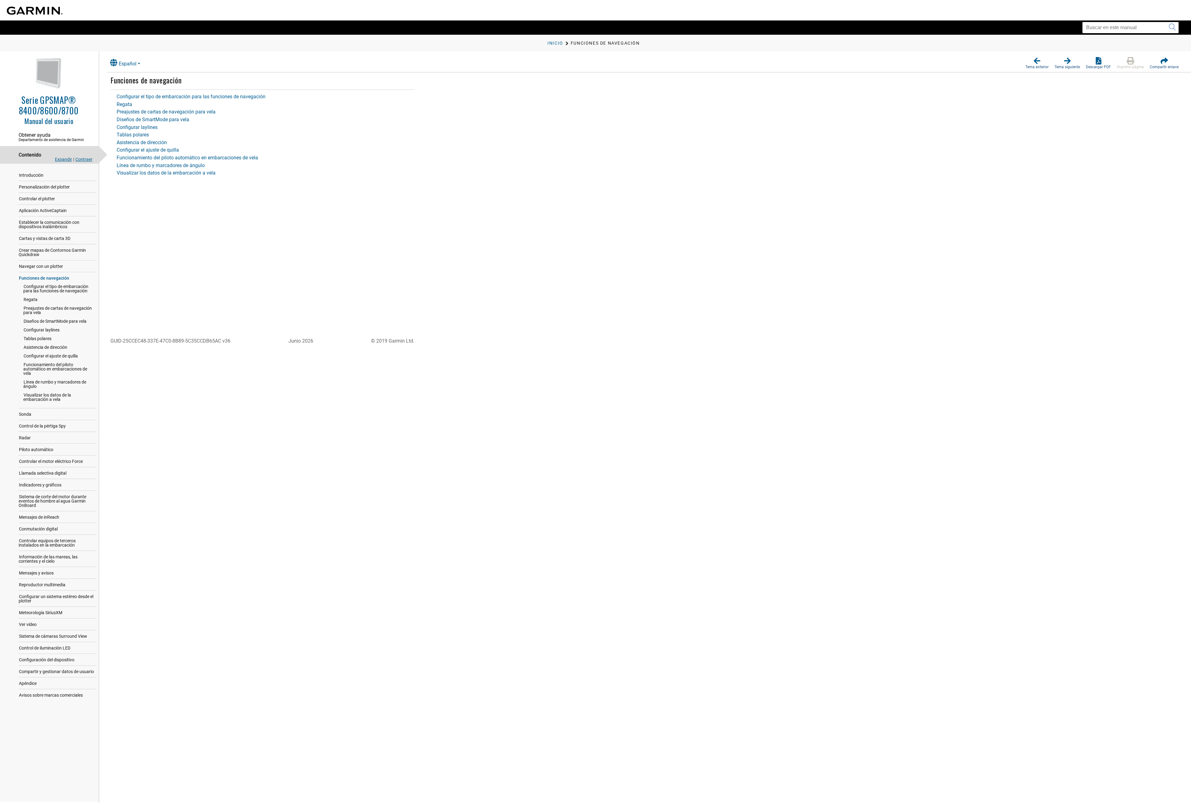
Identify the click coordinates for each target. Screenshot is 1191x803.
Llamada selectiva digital (42, 473)
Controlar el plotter (37, 198)
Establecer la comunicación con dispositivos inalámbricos (49, 224)
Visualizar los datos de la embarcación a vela (47, 397)
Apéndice (28, 683)
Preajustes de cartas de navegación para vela (57, 310)
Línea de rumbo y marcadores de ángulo (54, 384)
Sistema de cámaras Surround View (53, 636)
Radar (25, 437)
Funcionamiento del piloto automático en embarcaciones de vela (55, 369)
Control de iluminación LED (44, 648)
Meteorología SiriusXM (40, 612)
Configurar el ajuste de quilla (51, 355)
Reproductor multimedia (42, 584)
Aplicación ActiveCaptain (43, 210)
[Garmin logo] (35, 10)
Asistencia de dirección (45, 347)
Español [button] (127, 64)
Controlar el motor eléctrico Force (51, 461)
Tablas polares (37, 338)
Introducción (31, 175)
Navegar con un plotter (41, 266)
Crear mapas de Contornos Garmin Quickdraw (52, 252)
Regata (31, 299)
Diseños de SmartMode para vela (55, 321)
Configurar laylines (42, 329)
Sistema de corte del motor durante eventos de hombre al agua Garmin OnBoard (52, 501)
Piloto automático (36, 449)
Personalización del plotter (44, 186)
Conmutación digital (38, 528)
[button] (1037, 63)
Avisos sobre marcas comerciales (51, 695)
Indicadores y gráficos (40, 484)
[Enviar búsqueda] (1172, 27)
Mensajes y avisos (36, 572)
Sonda (25, 414)
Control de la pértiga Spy (42, 426)
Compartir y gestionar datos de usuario (56, 671)
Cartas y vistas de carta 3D (44, 238)
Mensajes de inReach (39, 517)
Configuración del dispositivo (46, 659)
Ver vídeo (28, 624)
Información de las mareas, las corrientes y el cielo (48, 559)
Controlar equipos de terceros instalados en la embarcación (47, 543)
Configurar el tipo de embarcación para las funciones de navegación (55, 288)
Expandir (63, 159)
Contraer (83, 159)
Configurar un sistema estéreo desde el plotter (56, 598)
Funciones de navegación (44, 278)
